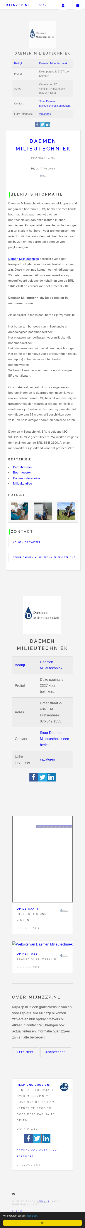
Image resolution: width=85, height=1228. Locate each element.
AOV (43, 5)
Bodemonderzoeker (26, 478)
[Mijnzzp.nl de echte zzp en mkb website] (42, 34)
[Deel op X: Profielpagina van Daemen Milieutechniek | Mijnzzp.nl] (42, 126)
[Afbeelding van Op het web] (42, 944)
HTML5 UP (43, 1201)
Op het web (27, 953)
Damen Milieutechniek (23, 258)
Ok (42, 1222)
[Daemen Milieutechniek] (43, 176)
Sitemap (17, 1211)
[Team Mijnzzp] (64, 1087)
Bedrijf (18, 63)
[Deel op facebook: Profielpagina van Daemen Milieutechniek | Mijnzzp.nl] (37, 126)
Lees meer (25, 1052)
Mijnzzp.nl (18, 5)
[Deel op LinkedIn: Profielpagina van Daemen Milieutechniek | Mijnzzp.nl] (47, 126)
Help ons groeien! (34, 1084)
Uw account (63, 5)
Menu (78, 5)
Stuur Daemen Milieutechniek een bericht (44, 557)
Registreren (56, 1052)
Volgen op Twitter (27, 542)
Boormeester (22, 472)
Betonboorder (22, 467)
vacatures (45, 114)
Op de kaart (28, 908)
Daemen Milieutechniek (53, 63)
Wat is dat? (32, 1215)
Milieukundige (22, 483)
